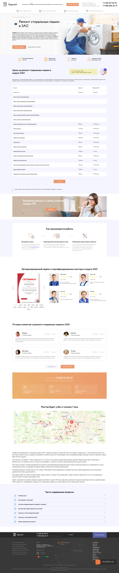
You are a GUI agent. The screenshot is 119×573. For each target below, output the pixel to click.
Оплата (40, 4)
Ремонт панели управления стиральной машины (24, 101)
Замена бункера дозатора (19, 151)
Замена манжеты (17, 128)
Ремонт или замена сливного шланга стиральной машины (26, 115)
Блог (57, 4)
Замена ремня (16, 142)
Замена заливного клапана (19, 169)
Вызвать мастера (72, 4)
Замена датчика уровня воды (20, 147)
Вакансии (44, 4)
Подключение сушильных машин (19, 552)
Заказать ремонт (19, 47)
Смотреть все (51, 367)
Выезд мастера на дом (65, 543)
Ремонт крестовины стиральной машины (22, 110)
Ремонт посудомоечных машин (19, 544)
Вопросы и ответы (51, 4)
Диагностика (96, 558)
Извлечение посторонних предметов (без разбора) (25, 174)
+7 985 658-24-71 (42, 536)
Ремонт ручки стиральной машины (21, 97)
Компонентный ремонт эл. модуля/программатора (24, 124)
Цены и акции (35, 4)
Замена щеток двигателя (19, 138)
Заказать (51, 209)
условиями (33, 213)
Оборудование (96, 547)
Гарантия (95, 556)
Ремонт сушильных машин (18, 546)
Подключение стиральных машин (19, 548)
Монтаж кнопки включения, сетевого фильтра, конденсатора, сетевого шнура (31, 165)
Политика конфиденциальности (19, 554)
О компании (24, 4)
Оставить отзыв (67, 367)
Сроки (94, 554)
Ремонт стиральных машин (18, 542)
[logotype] (10, 4)
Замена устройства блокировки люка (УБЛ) (23, 156)
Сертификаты (96, 549)
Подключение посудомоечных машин (20, 550)
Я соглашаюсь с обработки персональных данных (37, 213)
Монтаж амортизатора (18, 133)
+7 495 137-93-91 (34, 247)
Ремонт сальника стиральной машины (21, 119)
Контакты (60, 4)
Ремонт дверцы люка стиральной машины (22, 106)
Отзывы (30, 4)
